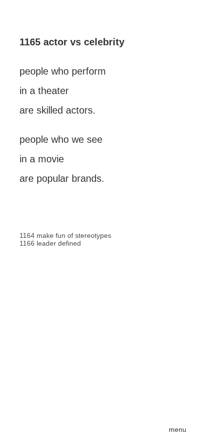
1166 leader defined (50, 243)
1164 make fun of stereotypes (65, 235)
